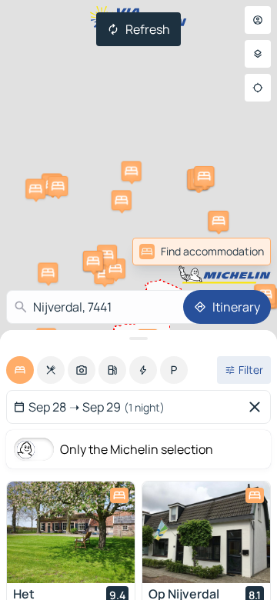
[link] (237, 251)
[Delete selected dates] (257, 407)
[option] (20, 370)
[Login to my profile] (258, 20)
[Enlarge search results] (138, 338)
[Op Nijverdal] (206, 532)
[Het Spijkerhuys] (71, 532)
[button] (48, 272)
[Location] (258, 88)
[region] (71, 532)
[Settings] (258, 54)
